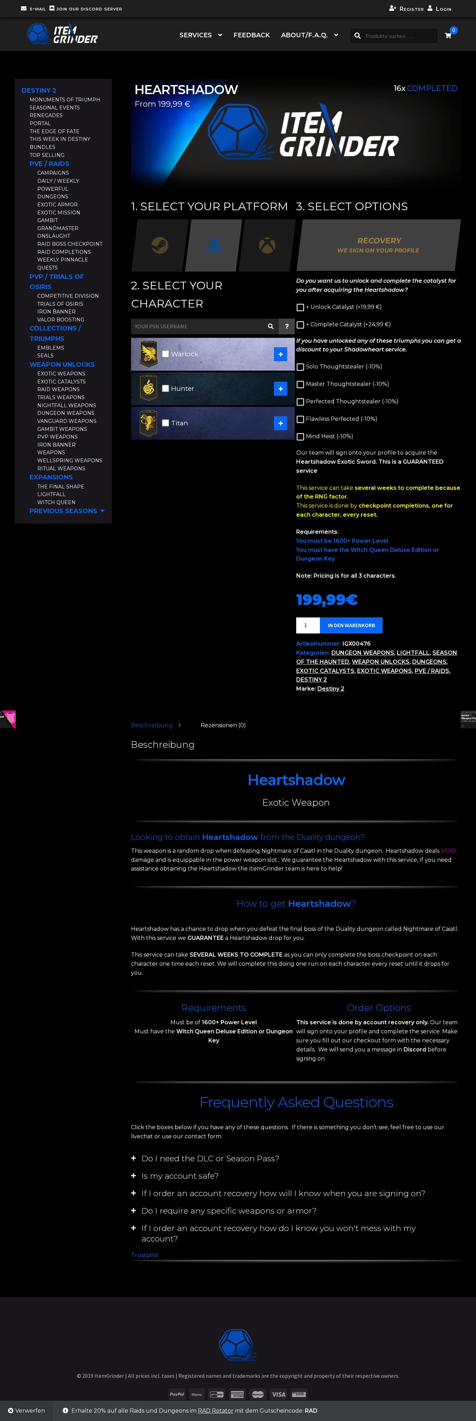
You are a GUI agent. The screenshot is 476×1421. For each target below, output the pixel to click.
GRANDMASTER (57, 228)
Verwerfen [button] (30, 1410)
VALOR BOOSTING (60, 320)
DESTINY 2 (311, 679)
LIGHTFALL (413, 652)
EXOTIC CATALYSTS (325, 671)
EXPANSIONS (51, 477)
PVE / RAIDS (432, 671)
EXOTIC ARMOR (57, 205)
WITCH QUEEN (56, 502)
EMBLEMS (50, 348)
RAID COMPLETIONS (64, 252)
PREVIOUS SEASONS (63, 511)
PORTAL (40, 123)
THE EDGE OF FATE (54, 131)
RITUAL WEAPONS (61, 468)
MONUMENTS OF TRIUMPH (65, 100)
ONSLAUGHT (53, 236)
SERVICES (195, 35)
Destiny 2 (330, 688)
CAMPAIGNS (53, 173)
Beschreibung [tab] (152, 725)
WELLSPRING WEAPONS (69, 460)
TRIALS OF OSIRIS (60, 304)
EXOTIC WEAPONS (384, 671)
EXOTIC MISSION (58, 213)
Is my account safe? (180, 1176)
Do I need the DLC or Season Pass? (210, 1158)
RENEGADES (46, 115)
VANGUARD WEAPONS (67, 421)
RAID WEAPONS (58, 389)
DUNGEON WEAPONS (362, 652)
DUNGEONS (429, 662)
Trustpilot (145, 1255)
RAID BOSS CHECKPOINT (69, 244)
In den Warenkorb (351, 625)
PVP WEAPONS (57, 437)
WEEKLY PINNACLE (62, 260)
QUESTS (47, 268)
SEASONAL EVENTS (55, 108)
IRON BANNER (56, 312)
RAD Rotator (215, 1410)
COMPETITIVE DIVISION (68, 296)
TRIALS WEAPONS (61, 397)
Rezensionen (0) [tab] (223, 725)
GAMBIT (47, 220)
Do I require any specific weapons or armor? (229, 1211)
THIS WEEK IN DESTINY (60, 139)
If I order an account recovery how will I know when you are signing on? (283, 1193)
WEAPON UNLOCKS (380, 662)
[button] (296, 1158)
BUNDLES (42, 147)
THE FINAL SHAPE (60, 487)
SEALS (45, 355)
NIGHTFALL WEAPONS (66, 405)
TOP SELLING (47, 155)
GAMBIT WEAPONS (62, 429)
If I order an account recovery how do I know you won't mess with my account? (278, 1233)
